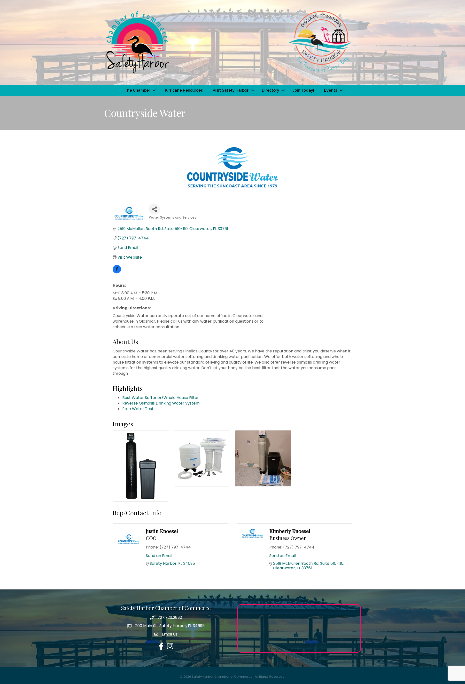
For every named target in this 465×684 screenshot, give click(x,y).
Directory (270, 90)
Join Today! (303, 90)
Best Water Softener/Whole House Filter (160, 397)
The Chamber (137, 90)
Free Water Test (138, 409)
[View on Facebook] (117, 272)
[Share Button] (154, 209)
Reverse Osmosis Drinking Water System (161, 403)
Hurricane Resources (183, 90)
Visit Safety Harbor (230, 90)
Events (330, 90)
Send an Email (159, 555)
